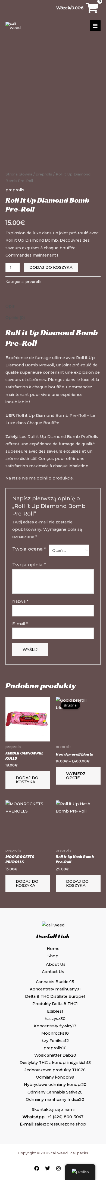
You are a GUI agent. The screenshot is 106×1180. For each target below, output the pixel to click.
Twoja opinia (29, 564)
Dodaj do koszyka (51, 267)
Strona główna (18, 174)
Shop (53, 956)
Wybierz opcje (76, 775)
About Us (56, 964)
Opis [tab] (10, 306)
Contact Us (53, 971)
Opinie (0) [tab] (15, 317)
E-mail (20, 623)
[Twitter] (47, 1168)
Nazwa (20, 601)
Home (53, 948)
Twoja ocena (29, 549)
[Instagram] (58, 1168)
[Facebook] (36, 1168)
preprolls (44, 174)
